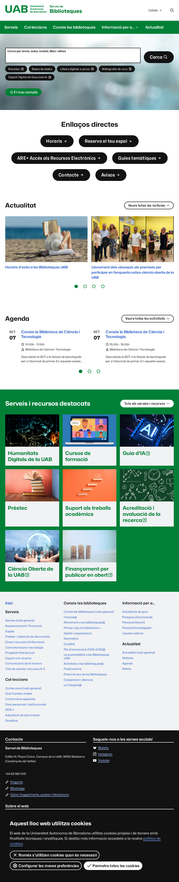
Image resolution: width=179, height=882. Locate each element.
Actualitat (154, 27)
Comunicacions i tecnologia (24, 647)
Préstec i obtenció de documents (27, 636)
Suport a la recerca (18, 658)
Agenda (127, 663)
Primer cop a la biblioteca (81, 628)
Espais (9, 631)
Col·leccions (35, 27)
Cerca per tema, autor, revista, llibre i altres (36, 51)
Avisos (108, 175)
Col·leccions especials (20, 699)
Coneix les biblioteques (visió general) (89, 611)
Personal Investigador (137, 628)
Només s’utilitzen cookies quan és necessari (58, 855)
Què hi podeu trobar (18, 693)
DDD (8, 709)
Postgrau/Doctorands (137, 617)
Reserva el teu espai (106, 141)
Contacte (69, 175)
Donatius (11, 720)
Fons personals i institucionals (25, 704)
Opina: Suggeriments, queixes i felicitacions (39, 795)
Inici (9, 603)
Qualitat (69, 644)
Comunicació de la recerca (23, 663)
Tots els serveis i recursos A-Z (25, 669)
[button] (76, 286)
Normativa (71, 638)
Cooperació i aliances (78, 679)
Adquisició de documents (22, 715)
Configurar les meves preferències (49, 865)
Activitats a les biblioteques (84, 664)
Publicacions (72, 669)
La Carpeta (73, 685)
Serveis (11, 27)
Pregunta (16, 782)
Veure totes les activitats (145, 318)
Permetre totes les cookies (116, 865)
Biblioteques (66, 9)
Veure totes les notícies (146, 205)
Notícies (127, 658)
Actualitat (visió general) (138, 652)
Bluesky (103, 748)
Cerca (156, 57)
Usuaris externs (132, 633)
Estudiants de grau (135, 611)
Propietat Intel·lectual (19, 652)
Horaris (54, 141)
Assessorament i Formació (23, 626)
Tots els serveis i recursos (144, 404)
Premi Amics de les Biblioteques (85, 674)
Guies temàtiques (137, 158)
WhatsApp (17, 788)
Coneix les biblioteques (74, 27)
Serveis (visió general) (19, 620)
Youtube (103, 760)
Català (153, 11)
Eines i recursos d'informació (25, 642)
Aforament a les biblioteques (85, 622)
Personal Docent (133, 622)
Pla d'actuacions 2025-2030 (85, 649)
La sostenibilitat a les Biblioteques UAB (86, 656)
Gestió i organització (78, 633)
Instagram (105, 754)
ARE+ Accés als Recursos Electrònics (56, 158)
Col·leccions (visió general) (23, 688)
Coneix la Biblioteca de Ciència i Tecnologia (50, 334)
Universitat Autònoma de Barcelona (26, 9)
